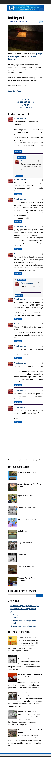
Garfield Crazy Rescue (26, 519)
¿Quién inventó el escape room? (23, 609)
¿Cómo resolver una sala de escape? (24, 626)
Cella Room (22, 531)
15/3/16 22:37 (22, 390)
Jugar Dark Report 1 (15, 91)
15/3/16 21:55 (22, 118)
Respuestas (21, 157)
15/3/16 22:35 (22, 363)
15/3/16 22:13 (29, 283)
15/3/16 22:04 (22, 199)
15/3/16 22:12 (22, 254)
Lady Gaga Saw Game (26, 637)
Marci (16, 118)
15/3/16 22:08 (22, 226)
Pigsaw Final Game (25, 496)
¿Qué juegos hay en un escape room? (25, 612)
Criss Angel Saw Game (26, 508)
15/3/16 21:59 (29, 161)
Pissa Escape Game (25, 566)
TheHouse (21, 555)
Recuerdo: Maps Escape (27, 472)
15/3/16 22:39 (22, 407)
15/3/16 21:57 (22, 179)
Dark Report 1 (16, 17)
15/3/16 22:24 (22, 346)
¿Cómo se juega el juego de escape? (24, 606)
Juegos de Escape (15, 21)
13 (41, 21)
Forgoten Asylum (24, 543)
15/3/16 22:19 (22, 324)
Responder (18, 151)
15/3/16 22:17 (22, 299)
